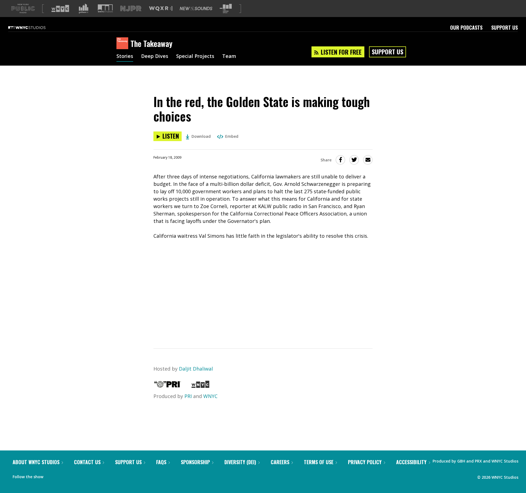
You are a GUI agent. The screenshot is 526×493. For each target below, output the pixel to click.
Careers (280, 462)
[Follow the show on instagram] (72, 475)
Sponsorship (195, 462)
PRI (188, 396)
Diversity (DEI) (240, 462)
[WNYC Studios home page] (33, 27)
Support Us (504, 27)
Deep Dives (154, 56)
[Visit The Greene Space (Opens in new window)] (226, 8)
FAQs (161, 462)
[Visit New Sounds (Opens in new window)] (196, 8)
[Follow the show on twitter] (61, 475)
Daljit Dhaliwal (196, 368)
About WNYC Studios (36, 462)
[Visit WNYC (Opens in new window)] (60, 8)
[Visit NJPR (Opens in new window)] (130, 9)
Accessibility (411, 462)
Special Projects (195, 56)
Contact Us (87, 462)
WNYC (210, 396)
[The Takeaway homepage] (123, 43)
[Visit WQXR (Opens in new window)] (160, 8)
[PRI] (167, 386)
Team (229, 56)
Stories (124, 56)
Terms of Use (318, 462)
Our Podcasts (466, 27)
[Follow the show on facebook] (51, 475)
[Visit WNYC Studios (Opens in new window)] (105, 8)
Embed (231, 136)
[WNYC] (200, 386)
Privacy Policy (365, 462)
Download (201, 136)
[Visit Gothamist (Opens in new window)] (83, 8)
